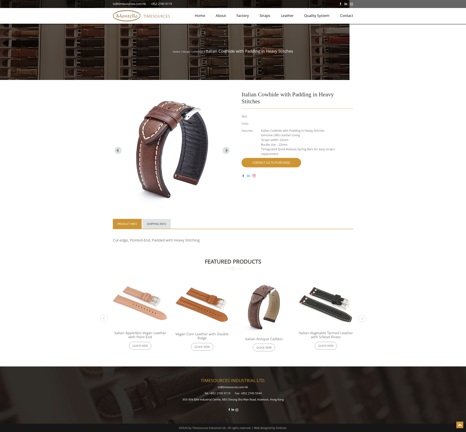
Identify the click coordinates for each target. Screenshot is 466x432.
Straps (265, 15)
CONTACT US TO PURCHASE (271, 163)
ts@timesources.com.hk (129, 4)
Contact (346, 15)
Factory (242, 15)
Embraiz (281, 428)
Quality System (316, 15)
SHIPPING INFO (156, 224)
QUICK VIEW (140, 345)
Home (200, 15)
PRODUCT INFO (127, 224)
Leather (287, 15)
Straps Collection (193, 51)
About (221, 15)
